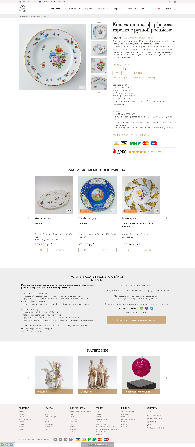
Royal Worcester (76, 419)
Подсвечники (50, 427)
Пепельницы (49, 424)
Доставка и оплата (102, 424)
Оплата (116, 119)
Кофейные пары (50, 417)
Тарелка (82, 223)
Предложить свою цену (143, 77)
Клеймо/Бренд (72, 8)
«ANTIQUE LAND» (24, 16)
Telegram (153, 425)
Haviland (73, 417)
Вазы (46, 414)
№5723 (43, 16)
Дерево (21, 427)
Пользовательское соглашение (107, 427)
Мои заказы (125, 414)
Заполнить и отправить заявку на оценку (136, 320)
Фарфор (88, 8)
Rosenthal (73, 422)
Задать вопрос (120, 77)
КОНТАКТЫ (152, 408)
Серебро (22, 422)
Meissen (122, 37)
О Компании (100, 434)
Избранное (125, 417)
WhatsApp (153, 422)
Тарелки (118, 8)
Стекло (21, 417)
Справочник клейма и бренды (81, 412)
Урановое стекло (25, 419)
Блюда (47, 412)
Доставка (117, 111)
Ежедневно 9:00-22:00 (157, 428)
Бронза (21, 424)
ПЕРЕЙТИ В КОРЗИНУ (97, 444)
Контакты (62, 2)
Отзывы (98, 417)
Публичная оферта (102, 432)
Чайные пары (103, 8)
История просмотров (128, 419)
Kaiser (72, 424)
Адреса (152, 412)
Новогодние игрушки (137, 391)
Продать (124, 427)
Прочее (22, 429)
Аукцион (99, 422)
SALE (156, 8)
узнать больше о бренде (142, 38)
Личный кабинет (127, 412)
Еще (46, 429)
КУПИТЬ (138, 73)
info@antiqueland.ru (156, 418)
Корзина (124, 424)
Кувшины (42, 391)
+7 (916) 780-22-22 (128, 308)
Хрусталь (145, 8)
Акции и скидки (101, 419)
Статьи (168, 8)
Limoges (73, 429)
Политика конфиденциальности (107, 429)
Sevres (72, 427)
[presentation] (29, 217)
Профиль (124, 422)
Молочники (49, 422)
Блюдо (38, 223)
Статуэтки (131, 8)
